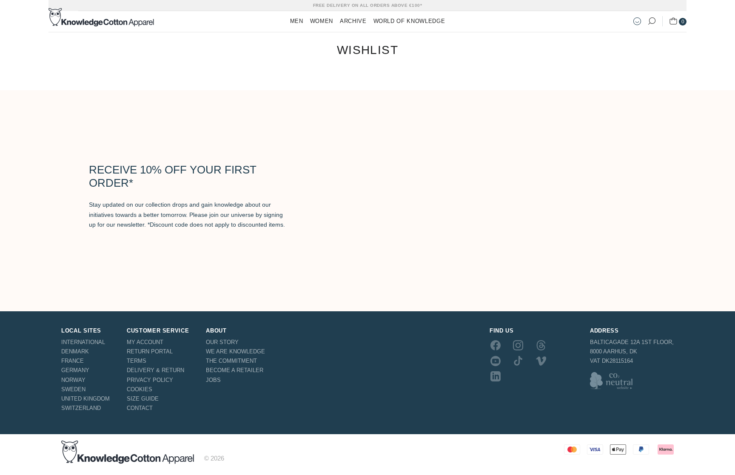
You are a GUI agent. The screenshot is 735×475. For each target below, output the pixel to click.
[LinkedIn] (495, 376)
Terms (136, 361)
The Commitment (231, 361)
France (72, 361)
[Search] (651, 21)
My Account (145, 342)
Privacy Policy (150, 380)
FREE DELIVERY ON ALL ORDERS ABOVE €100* (367, 5)
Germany (75, 370)
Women (321, 21)
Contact (140, 408)
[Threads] (541, 345)
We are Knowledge (235, 351)
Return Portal (150, 351)
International (83, 342)
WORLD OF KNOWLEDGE (409, 21)
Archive (353, 21)
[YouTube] (495, 361)
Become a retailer (234, 370)
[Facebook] (495, 345)
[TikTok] (518, 361)
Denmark (75, 351)
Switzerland (81, 408)
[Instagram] (518, 345)
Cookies (139, 389)
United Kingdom (85, 398)
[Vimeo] (541, 361)
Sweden (73, 389)
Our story (222, 342)
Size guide (143, 398)
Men (296, 21)
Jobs (213, 380)
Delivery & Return (155, 370)
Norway (73, 380)
